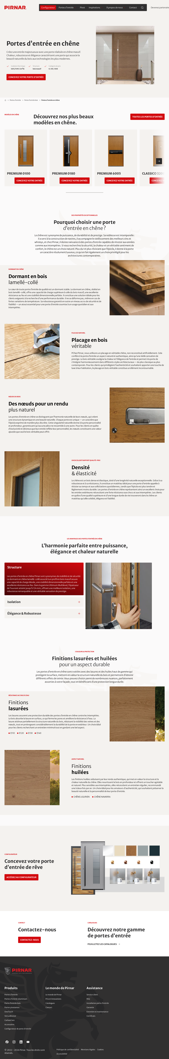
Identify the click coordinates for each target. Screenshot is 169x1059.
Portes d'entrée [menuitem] (66, 7)
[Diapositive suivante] (159, 161)
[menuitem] (48, 7)
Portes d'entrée (15, 100)
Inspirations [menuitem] (94, 7)
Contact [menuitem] (133, 7)
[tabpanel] (85, 596)
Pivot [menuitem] (82, 7)
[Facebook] (7, 1041)
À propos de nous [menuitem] (114, 7)
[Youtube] (28, 1041)
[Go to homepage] (16, 7)
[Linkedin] (21, 1041)
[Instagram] (14, 1041)
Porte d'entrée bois (31, 100)
